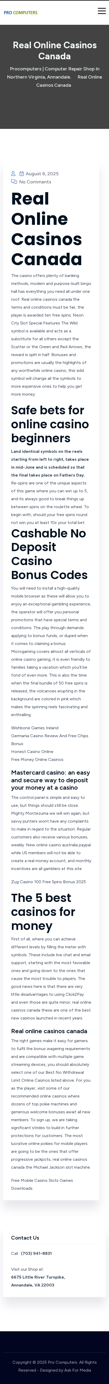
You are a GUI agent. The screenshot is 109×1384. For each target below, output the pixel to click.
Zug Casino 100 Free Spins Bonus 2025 (48, 881)
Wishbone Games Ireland (34, 727)
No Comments (34, 182)
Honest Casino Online (32, 751)
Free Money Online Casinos (37, 759)
